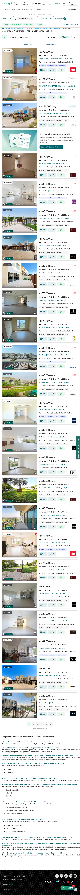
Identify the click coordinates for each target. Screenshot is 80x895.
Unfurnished (24, 37)
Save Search (74, 24)
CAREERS (16, 876)
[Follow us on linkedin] (66, 876)
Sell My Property (25, 3)
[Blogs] (57, 4)
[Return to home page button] (7, 3)
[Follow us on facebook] (57, 876)
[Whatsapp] (61, 70)
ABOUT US (7, 876)
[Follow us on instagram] (70, 876)
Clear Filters (66, 24)
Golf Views (49, 44)
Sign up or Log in (72, 3)
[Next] (51, 724)
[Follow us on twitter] (61, 876)
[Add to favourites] (34, 71)
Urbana (26, 44)
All (4, 37)
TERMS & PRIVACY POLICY (12, 879)
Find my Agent (16, 3)
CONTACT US (28, 876)
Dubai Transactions (47, 3)
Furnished (13, 37)
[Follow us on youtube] (75, 876)
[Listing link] (40, 61)
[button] (7, 19)
